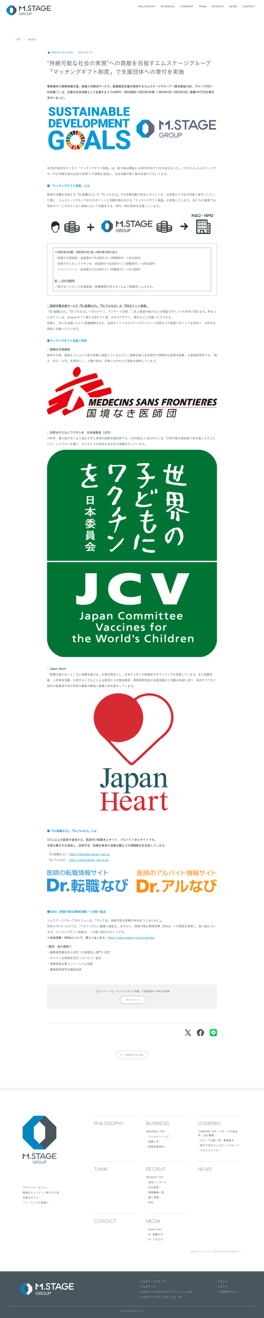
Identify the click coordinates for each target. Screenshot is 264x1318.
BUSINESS (168, 7)
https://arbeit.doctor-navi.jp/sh (89, 860)
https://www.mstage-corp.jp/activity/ (131, 938)
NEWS (233, 7)
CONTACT (248, 7)
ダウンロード (133, 999)
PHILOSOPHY (147, 7)
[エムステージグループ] (28, 10)
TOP (18, 40)
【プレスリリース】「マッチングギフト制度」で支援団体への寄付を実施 (132, 991)
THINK (203, 7)
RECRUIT (218, 7)
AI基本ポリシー (32, 1197)
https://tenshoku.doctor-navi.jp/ (89, 854)
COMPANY (186, 7)
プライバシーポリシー (36, 1187)
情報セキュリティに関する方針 (41, 1192)
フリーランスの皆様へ (36, 1202)
